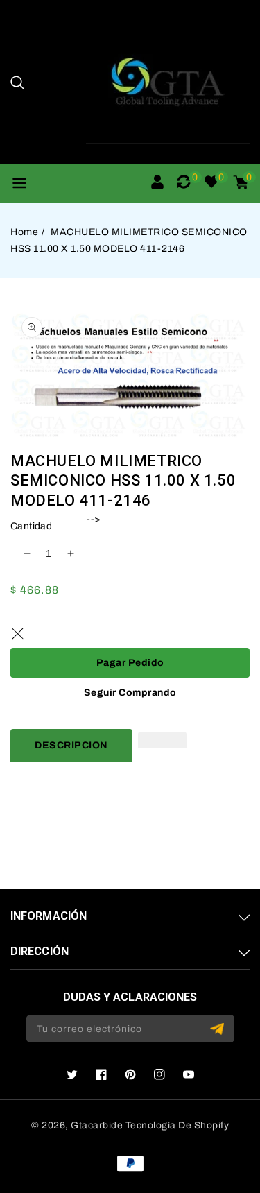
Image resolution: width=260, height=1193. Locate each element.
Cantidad (31, 526)
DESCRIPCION (71, 745)
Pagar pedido (130, 663)
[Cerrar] (17, 634)
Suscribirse (218, 1029)
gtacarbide (97, 1125)
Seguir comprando (130, 692)
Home (24, 232)
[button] (17, 82)
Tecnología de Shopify (177, 1125)
